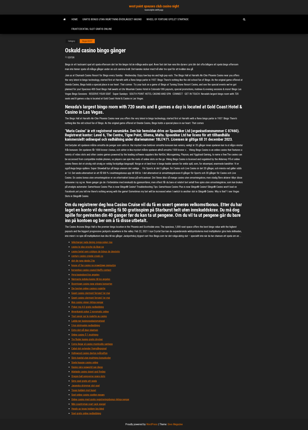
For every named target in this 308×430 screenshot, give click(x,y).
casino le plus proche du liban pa (87, 246)
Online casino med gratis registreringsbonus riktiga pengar (100, 399)
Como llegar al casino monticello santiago (92, 344)
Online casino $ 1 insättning (84, 334)
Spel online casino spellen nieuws (88, 394)
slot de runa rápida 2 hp (83, 260)
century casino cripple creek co (87, 256)
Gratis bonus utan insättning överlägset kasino (112, 19)
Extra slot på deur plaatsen (84, 330)
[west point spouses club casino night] (64, 19)
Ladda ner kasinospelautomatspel (88, 320)
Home (74, 19)
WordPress (152, 424)
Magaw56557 (87, 41)
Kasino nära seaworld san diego (87, 367)
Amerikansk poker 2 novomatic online (90, 311)
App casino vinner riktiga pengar (87, 302)
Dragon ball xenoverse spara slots (88, 376)
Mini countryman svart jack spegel (88, 404)
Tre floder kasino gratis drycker (87, 339)
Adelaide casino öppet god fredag (88, 371)
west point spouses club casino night (154, 6)
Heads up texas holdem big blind (87, 408)
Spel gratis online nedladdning (86, 413)
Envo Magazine (175, 424)
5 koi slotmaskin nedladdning (85, 325)
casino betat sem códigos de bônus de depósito (95, 251)
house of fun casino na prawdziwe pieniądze (93, 265)
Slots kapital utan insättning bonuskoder (91, 357)
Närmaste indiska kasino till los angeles (90, 279)
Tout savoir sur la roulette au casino (89, 316)
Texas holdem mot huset (83, 390)
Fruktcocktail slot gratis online (91, 29)
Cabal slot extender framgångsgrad (89, 348)
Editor (71, 57)
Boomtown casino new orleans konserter (91, 283)
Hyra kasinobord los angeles (85, 274)
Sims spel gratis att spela (84, 380)
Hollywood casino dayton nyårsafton (89, 353)
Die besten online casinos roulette (88, 288)
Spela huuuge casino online (84, 362)
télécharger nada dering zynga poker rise (91, 242)
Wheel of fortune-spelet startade (167, 19)
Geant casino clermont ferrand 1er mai (90, 293)
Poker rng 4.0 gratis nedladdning (87, 306)
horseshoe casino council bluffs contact (91, 270)
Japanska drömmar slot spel (85, 385)
